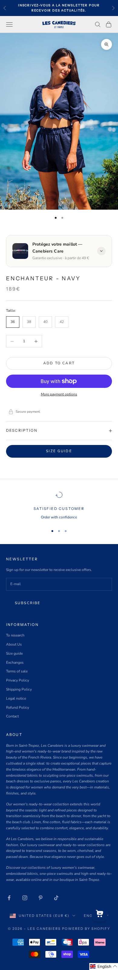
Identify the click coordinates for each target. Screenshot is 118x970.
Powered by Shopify (86, 928)
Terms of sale (17, 671)
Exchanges (15, 662)
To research (15, 635)
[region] (59, 505)
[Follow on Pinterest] (41, 898)
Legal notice (16, 698)
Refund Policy (17, 707)
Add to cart (59, 363)
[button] (103, 966)
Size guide (59, 451)
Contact (12, 716)
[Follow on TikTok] (56, 898)
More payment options (59, 394)
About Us (14, 644)
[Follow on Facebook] (9, 898)
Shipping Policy (19, 689)
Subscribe (27, 603)
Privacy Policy (17, 680)
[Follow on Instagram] (25, 898)
